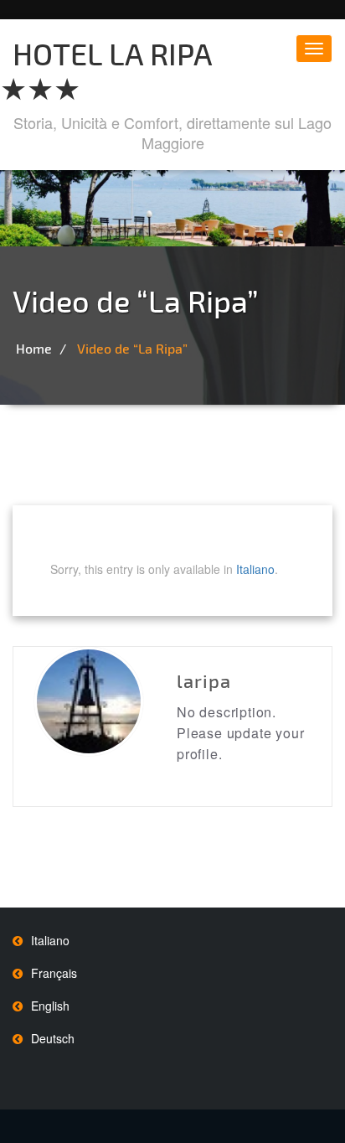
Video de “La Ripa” (132, 348)
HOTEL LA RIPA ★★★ (106, 70)
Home (34, 348)
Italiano (255, 569)
